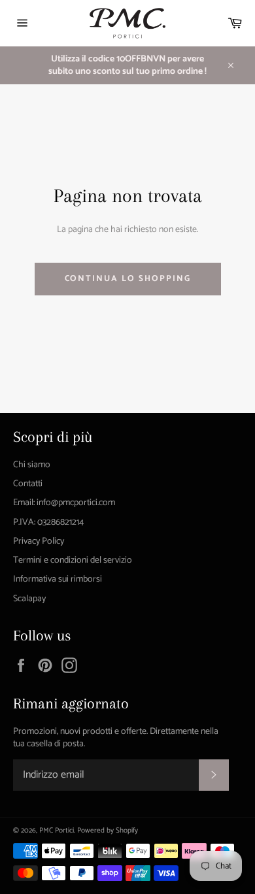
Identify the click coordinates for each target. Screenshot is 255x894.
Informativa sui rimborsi (57, 579)
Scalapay (29, 598)
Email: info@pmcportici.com (64, 502)
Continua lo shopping (128, 279)
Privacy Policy (38, 541)
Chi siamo (31, 464)
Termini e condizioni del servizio (72, 560)
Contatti (27, 483)
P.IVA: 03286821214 (48, 522)
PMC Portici (56, 830)
